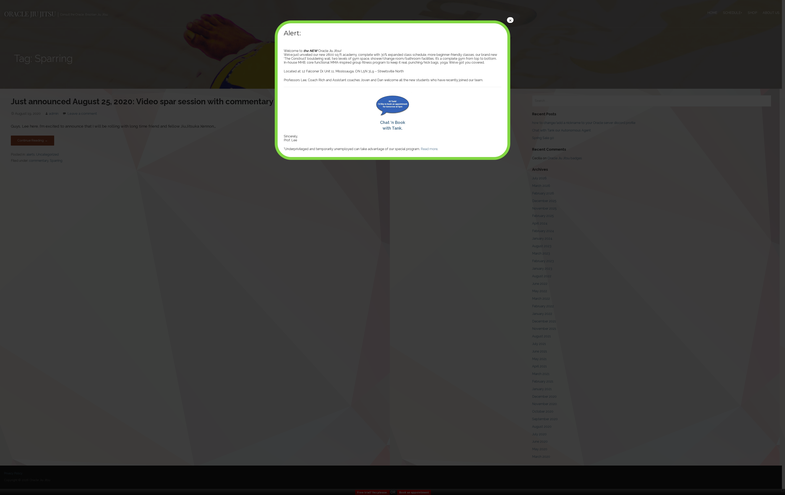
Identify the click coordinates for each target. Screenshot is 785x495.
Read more (429, 149)
